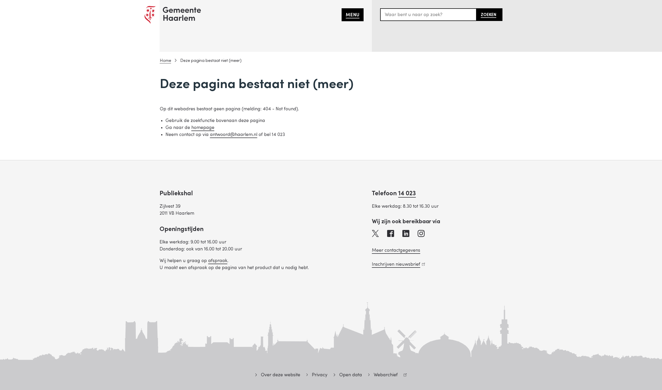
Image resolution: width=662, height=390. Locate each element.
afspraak (217, 260)
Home (165, 60)
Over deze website (280, 375)
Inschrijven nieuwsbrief (397, 264)
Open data (350, 375)
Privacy (319, 375)
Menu (352, 15)
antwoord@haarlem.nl (233, 134)
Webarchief (383, 375)
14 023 (407, 193)
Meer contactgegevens (396, 250)
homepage (202, 127)
